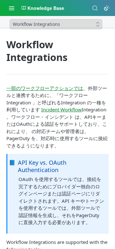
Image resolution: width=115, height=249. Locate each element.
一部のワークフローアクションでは (44, 88)
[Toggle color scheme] (107, 8)
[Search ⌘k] (95, 8)
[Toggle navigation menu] (11, 8)
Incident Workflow (61, 109)
